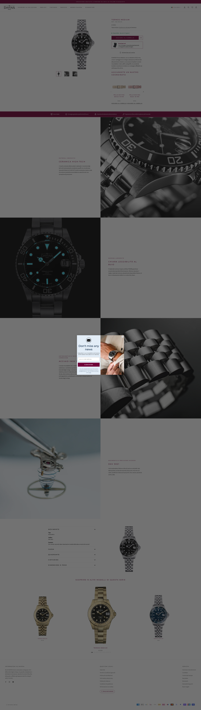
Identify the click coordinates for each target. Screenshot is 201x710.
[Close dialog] (122, 336)
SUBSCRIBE (88, 364)
